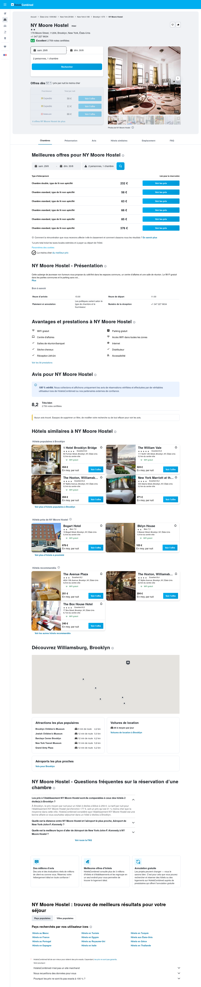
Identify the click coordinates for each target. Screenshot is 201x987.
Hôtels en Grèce (139, 941)
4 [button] (60, 84)
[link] (55, 507)
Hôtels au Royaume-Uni (93, 941)
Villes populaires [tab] (65, 918)
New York (64, 16)
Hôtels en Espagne (41, 945)
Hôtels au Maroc (40, 933)
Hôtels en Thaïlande (141, 945)
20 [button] (74, 98)
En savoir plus (150, 237)
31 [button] (53, 113)
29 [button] (88, 105)
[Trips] (5, 47)
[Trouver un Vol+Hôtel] (5, 32)
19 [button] (67, 98)
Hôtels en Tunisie (90, 933)
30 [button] (95, 105)
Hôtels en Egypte (90, 937)
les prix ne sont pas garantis (105, 959)
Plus (34, 280)
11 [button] (60, 91)
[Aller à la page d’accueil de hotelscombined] (22, 4)
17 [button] (53, 98)
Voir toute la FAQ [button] (83, 840)
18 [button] (60, 98)
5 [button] (67, 84)
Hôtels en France (40, 937)
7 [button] (81, 84)
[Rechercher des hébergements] (5, 20)
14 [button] (81, 91)
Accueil (33, 16)
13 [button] (74, 91)
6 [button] (74, 84)
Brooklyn (96, 16)
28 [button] (81, 105)
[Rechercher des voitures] (5, 26)
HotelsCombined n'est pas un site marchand (57, 968)
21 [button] (81, 98)
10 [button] (53, 91)
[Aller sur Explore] (5, 38)
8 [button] (88, 84)
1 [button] (88, 77)
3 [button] (53, 84)
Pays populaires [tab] (42, 918)
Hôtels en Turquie (140, 933)
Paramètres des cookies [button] (43, 247)
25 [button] (60, 105)
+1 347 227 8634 (39, 36)
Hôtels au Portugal (41, 941)
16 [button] (95, 91)
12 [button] (67, 91)
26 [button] (67, 105)
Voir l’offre (96, 469)
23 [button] (95, 98)
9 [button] (95, 84)
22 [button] (88, 98)
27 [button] (74, 105)
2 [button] (95, 77)
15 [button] (88, 91)
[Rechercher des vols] (5, 13)
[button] (5, 4)
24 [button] (53, 105)
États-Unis (44, 16)
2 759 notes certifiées (58, 40)
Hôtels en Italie (89, 945)
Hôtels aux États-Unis (142, 937)
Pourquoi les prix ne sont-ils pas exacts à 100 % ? (59, 978)
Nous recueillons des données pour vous (55, 973)
